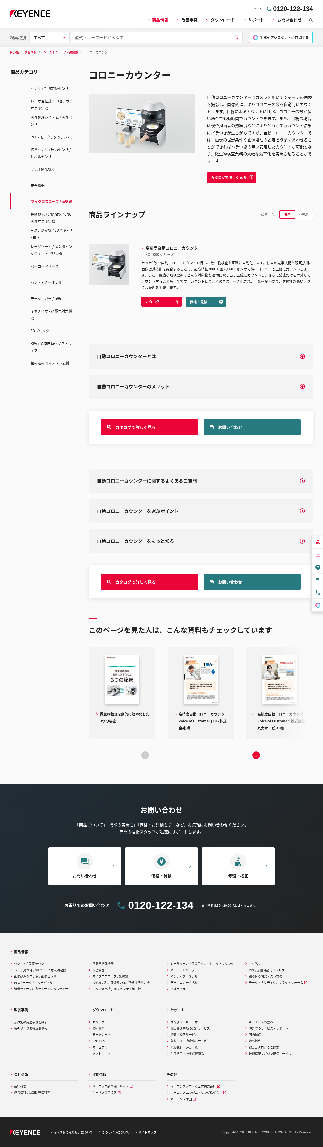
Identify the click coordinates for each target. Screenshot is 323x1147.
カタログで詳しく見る (228, 177)
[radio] (287, 214)
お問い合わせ (289, 20)
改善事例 (189, 20)
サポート (256, 20)
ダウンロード (223, 20)
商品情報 (160, 20)
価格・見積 (198, 301)
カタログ (152, 301)
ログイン (256, 9)
